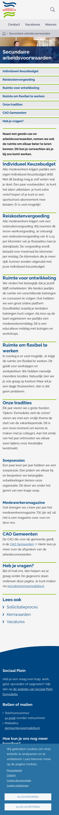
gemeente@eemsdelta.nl (22, 728)
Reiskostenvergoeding (19, 79)
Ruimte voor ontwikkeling (21, 88)
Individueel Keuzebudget (21, 71)
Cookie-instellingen (18, 785)
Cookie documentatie (19, 780)
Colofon (11, 775)
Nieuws (50, 24)
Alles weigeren (28, 796)
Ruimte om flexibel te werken (24, 96)
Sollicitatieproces (22, 607)
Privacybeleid (14, 770)
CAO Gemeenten (14, 112)
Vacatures (32, 24)
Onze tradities (13, 104)
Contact (14, 24)
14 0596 (10, 718)
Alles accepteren (28, 806)
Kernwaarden (19, 614)
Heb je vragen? (13, 121)
